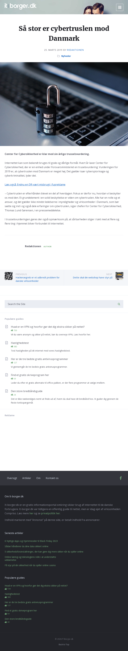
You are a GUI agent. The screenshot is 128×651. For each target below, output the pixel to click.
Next (109, 274)
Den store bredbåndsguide (26, 391)
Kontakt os (52, 478)
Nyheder (66, 56)
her (31, 513)
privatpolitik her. (50, 513)
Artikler (26, 478)
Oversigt (12, 478)
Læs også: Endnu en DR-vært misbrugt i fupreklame (35, 184)
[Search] (119, 304)
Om (38, 478)
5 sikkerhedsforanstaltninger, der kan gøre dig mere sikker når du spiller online (44, 551)
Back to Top (64, 644)
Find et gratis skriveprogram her (30, 375)
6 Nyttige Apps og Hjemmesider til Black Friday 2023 (31, 540)
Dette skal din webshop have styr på (92, 277)
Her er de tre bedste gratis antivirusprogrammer (39, 359)
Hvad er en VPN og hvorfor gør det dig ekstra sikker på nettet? (48, 326)
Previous (21, 274)
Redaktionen (75, 49)
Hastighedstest (20, 343)
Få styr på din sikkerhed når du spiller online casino (30, 565)
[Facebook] (121, 478)
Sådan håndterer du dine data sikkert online (26, 546)
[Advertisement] (28, 441)
